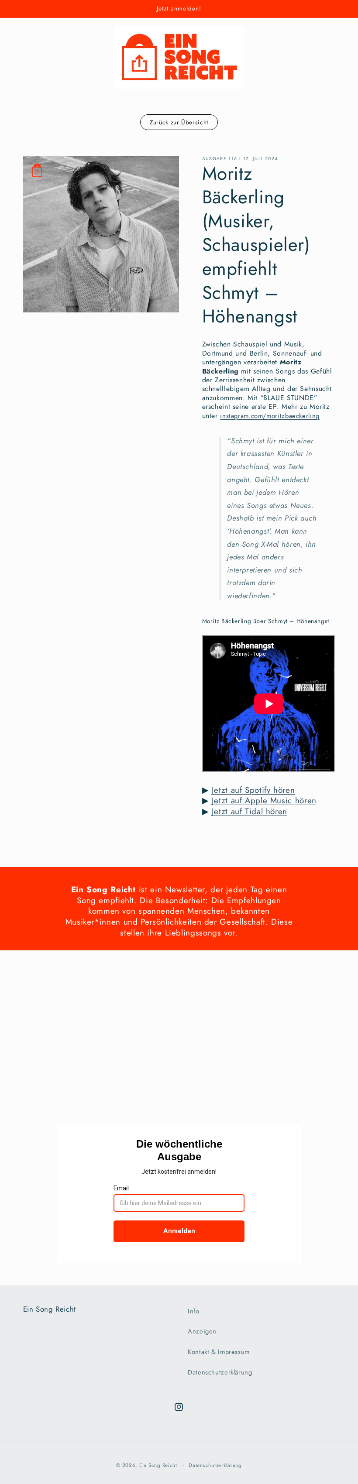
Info (194, 1311)
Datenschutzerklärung (220, 1372)
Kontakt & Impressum (219, 1352)
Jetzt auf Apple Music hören (264, 800)
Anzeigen (202, 1331)
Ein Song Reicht (158, 1465)
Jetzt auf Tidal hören (249, 811)
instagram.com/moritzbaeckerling (270, 416)
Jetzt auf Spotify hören (253, 790)
